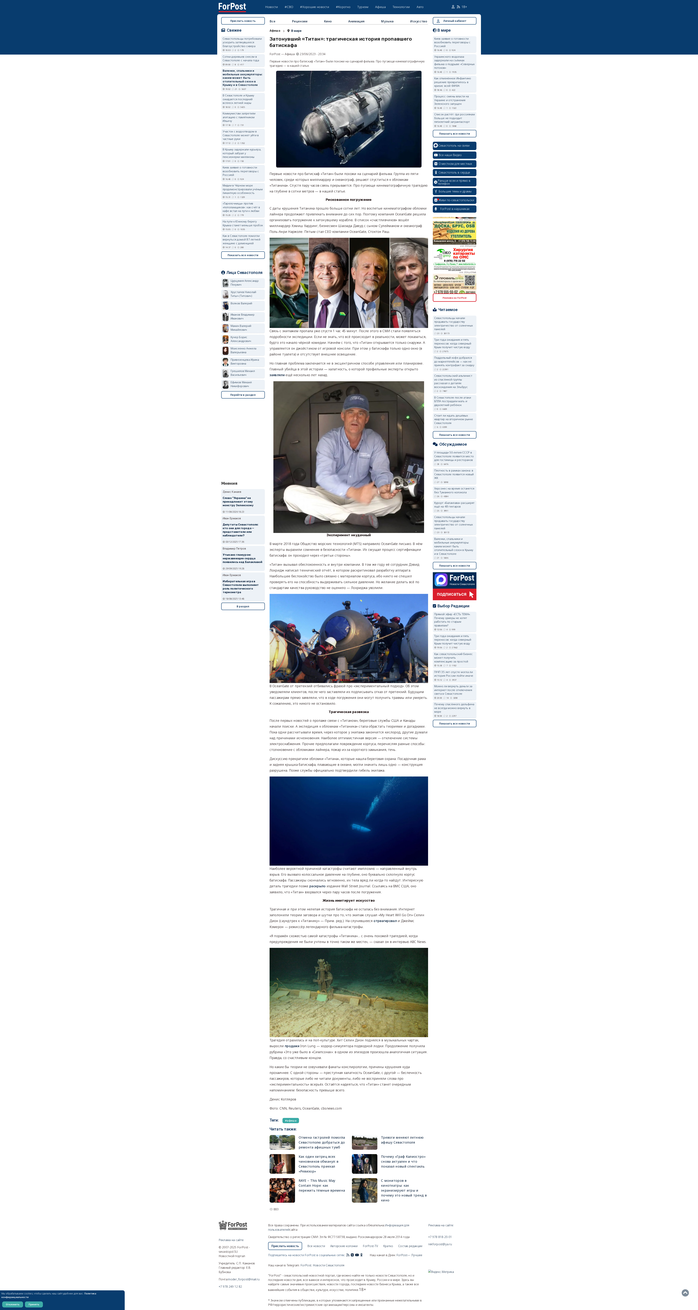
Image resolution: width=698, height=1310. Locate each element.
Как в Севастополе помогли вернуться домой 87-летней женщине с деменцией (241, 239)
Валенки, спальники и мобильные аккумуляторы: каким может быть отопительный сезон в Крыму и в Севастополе (243, 78)
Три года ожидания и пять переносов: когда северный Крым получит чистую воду (452, 343)
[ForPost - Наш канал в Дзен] (364, 1255)
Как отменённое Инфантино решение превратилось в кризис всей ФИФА (452, 81)
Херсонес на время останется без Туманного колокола (454, 490)
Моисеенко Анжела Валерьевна (243, 350)
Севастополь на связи (454, 146)
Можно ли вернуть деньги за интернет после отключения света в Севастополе (453, 689)
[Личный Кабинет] (453, 7)
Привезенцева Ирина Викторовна (245, 361)
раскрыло (317, 886)
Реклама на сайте (231, 1240)
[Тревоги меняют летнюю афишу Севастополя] (364, 1142)
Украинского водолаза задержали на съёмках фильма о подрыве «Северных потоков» (454, 62)
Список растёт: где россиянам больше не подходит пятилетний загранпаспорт (454, 118)
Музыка (387, 21)
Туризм (362, 7)
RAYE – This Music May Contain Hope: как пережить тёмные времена (322, 1185)
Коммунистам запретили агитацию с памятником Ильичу (239, 117)
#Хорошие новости (314, 7)
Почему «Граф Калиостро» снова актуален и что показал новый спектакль (403, 1161)
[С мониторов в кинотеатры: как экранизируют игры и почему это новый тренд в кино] (364, 1190)
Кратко (388, 1246)
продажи (292, 1046)
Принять (34, 1304)
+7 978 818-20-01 (440, 1237)
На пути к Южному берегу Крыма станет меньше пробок (243, 223)
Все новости (316, 1246)
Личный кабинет (454, 21)
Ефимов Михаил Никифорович (241, 384)
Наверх (686, 1292)
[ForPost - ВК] (352, 1255)
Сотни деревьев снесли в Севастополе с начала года (241, 58)
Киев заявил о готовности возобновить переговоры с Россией (241, 171)
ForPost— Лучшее (409, 1255)
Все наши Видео (450, 155)
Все (273, 21)
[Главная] (232, 5)
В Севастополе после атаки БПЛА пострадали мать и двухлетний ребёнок (452, 401)
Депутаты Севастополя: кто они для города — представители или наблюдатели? (240, 530)
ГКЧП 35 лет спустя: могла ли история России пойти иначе (453, 674)
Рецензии (300, 21)
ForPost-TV (370, 1246)
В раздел (243, 606)
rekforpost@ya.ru (440, 1244)
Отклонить (12, 1304)
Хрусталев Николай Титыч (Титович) (243, 294)
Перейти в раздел (243, 395)
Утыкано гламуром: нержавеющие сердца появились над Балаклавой (242, 558)
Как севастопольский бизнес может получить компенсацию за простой (453, 657)
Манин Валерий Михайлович (241, 327)
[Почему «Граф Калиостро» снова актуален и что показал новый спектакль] (364, 1164)
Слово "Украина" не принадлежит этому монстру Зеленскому (238, 501)
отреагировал (385, 921)
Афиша (380, 7)
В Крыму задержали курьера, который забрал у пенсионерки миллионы (242, 153)
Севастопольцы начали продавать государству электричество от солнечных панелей (453, 323)
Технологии (401, 7)
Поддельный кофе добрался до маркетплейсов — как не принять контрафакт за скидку (454, 361)
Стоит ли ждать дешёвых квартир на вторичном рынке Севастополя (453, 419)
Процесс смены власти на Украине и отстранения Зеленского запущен (451, 99)
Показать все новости (243, 255)
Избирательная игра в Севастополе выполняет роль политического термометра (241, 587)
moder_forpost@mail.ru (244, 1279)
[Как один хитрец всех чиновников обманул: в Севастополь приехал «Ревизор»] (282, 1164)
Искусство (418, 21)
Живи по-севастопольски (456, 200)
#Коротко (343, 7)
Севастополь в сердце (454, 172)
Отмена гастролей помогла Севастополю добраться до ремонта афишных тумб (322, 1142)
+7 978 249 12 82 (230, 1287)
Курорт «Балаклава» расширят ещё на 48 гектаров (454, 504)
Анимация (356, 21)
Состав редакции (410, 1246)
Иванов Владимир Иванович (243, 316)
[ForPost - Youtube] (357, 1255)
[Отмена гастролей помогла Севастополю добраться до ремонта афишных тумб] (282, 1142)
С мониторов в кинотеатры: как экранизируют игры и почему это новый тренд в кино (404, 1190)
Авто (420, 7)
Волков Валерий (241, 303)
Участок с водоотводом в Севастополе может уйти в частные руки (241, 135)
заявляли (277, 375)
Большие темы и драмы (455, 191)
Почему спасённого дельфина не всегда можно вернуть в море (454, 707)
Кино (328, 21)
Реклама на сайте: (441, 1225)
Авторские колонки (344, 1246)
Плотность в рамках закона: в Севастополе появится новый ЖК (454, 474)
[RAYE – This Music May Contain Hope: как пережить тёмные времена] (282, 1190)
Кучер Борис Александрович (241, 339)
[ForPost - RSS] (348, 1255)
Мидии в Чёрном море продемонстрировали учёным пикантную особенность (243, 189)
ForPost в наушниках (455, 208)
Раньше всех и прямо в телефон (454, 182)
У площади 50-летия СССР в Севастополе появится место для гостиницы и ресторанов (454, 456)
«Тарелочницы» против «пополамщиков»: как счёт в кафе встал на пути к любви (241, 207)
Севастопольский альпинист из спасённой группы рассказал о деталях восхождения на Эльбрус (453, 381)
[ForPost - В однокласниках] (361, 1255)
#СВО (289, 7)
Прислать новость (243, 21)
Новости (271, 7)
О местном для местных (455, 163)
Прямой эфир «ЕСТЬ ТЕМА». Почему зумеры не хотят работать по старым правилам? (452, 619)
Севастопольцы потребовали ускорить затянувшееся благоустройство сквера (242, 42)
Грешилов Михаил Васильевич (243, 373)
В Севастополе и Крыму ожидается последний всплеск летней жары (238, 99)
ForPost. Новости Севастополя (322, 1265)
